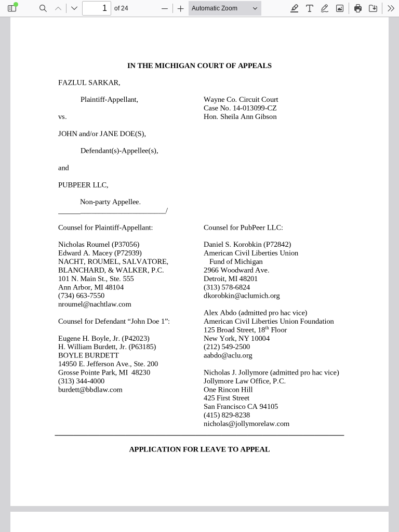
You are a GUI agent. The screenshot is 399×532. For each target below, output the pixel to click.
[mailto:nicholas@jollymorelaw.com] (244, 423)
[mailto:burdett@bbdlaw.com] (88, 389)
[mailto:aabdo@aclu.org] (227, 355)
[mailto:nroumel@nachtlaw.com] (92, 304)
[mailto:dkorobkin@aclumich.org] (240, 295)
